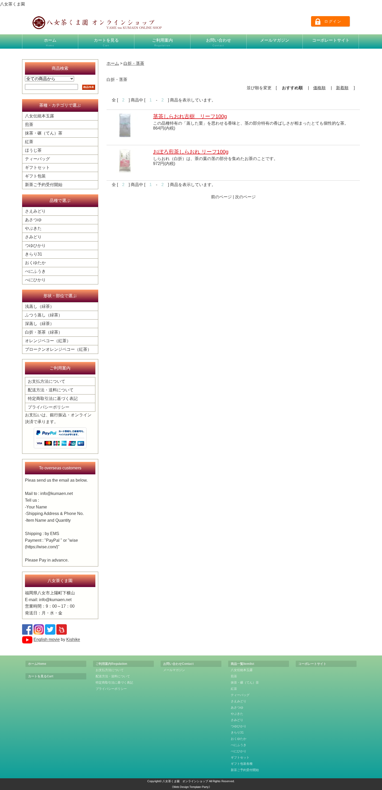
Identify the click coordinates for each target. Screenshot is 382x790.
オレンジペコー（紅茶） (48, 341)
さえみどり (35, 211)
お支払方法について (46, 381)
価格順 (319, 88)
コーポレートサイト (331, 40)
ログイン (333, 21)
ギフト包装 (35, 176)
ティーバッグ (37, 159)
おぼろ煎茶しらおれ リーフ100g (190, 152)
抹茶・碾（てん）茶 (43, 133)
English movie (47, 640)
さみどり (33, 237)
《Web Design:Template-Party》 (191, 786)
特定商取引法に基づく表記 (53, 398)
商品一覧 (242, 664)
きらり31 (33, 254)
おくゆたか (35, 262)
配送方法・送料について (51, 390)
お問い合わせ (218, 42)
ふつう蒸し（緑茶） (43, 315)
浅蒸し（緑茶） (39, 306)
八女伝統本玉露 (39, 116)
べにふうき (35, 271)
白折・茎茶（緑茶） (43, 332)
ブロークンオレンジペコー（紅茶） (58, 349)
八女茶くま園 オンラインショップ (185, 781)
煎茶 (29, 124)
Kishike (73, 640)
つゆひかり (35, 245)
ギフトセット (37, 167)
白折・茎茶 (133, 63)
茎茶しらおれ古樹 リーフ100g (190, 116)
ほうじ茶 (33, 150)
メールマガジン (274, 40)
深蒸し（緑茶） (39, 323)
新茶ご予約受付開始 (43, 184)
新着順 (342, 88)
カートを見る (106, 42)
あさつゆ (33, 220)
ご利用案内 (162, 42)
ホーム (50, 42)
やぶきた (33, 228)
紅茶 (29, 141)
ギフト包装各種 (242, 764)
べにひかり (35, 280)
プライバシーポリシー (48, 407)
